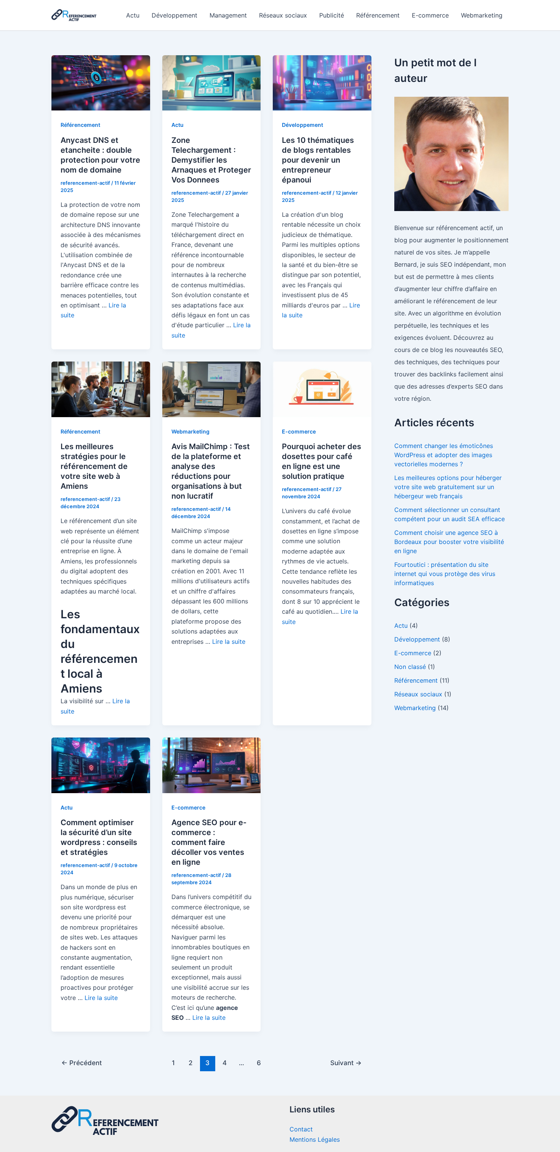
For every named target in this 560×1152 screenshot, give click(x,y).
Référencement (378, 15)
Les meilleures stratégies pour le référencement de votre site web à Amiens (94, 466)
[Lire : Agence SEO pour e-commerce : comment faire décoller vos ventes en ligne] (211, 764)
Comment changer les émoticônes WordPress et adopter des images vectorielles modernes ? (443, 455)
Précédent (81, 1063)
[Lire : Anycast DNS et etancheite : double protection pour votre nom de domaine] (100, 82)
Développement (174, 15)
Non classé (410, 666)
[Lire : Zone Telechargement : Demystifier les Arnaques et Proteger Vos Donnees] (211, 82)
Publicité (331, 15)
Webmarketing (481, 15)
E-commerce (430, 15)
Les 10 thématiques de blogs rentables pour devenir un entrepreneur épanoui (318, 160)
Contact (301, 1129)
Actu (132, 15)
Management (228, 15)
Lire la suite (228, 641)
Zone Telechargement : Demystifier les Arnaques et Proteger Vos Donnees (211, 160)
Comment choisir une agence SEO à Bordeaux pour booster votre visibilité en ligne (449, 542)
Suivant (346, 1063)
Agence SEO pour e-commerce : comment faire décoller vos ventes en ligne (208, 842)
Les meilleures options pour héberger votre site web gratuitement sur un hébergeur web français (448, 487)
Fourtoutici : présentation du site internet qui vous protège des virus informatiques (444, 574)
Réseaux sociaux (283, 15)
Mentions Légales (315, 1139)
